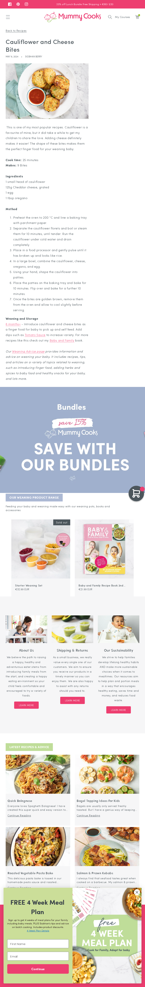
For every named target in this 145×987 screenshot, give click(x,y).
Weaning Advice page (28, 351)
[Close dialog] (137, 892)
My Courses (122, 17)
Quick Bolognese (20, 801)
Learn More (26, 705)
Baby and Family (62, 340)
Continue (38, 968)
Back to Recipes (16, 30)
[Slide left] (127, 517)
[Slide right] (131, 517)
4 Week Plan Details (38, 930)
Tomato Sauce (35, 335)
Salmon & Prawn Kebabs (95, 873)
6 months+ (13, 324)
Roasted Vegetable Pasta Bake (30, 873)
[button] (8, 17)
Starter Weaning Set (28, 585)
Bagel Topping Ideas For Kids (98, 801)
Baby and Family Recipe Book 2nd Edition (101, 585)
